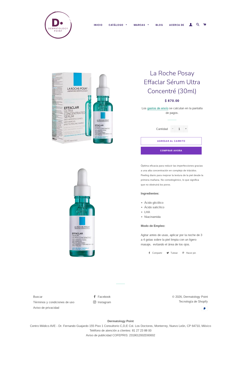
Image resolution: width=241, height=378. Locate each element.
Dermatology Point (195, 296)
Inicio (98, 25)
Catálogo (116, 25)
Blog (159, 25)
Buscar (38, 296)
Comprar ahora (171, 150)
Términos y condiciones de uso (53, 302)
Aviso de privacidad (46, 307)
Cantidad (162, 129)
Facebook (104, 296)
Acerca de (176, 25)
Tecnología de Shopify (193, 301)
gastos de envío (157, 108)
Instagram (104, 302)
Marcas (140, 25)
